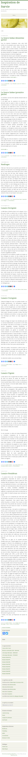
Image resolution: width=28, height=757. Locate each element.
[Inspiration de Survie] (14, 27)
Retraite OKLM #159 (6, 657)
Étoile (19, 464)
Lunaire (7, 289)
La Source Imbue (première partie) (12, 93)
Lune (18, 83)
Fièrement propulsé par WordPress (9, 753)
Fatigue (16, 364)
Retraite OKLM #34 (6, 666)
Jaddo (3, 733)
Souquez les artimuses (7, 717)
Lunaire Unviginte (9, 298)
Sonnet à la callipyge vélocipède (16, 696)
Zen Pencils (4, 720)
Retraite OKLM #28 (6, 673)
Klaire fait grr (5, 749)
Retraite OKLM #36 (6, 664)
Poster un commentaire (14, 624)
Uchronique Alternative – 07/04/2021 (10, 655)
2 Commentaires (11, 200)
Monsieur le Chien (6, 738)
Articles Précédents (5, 627)
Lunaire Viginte (7, 373)
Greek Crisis (4, 746)
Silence (19, 289)
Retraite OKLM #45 (6, 662)
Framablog (4, 731)
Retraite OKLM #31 (6, 669)
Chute (16, 464)
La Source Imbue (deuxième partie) (12, 39)
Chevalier (15, 83)
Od (20, 83)
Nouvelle (7, 83)
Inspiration (24, 199)
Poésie (10, 289)
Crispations (9, 691)
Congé (16, 622)
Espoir (20, 199)
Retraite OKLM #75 (6, 659)
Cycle (19, 622)
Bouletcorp (4, 728)
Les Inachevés (5, 735)
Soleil (22, 289)
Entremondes (13, 684)
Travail (7, 624)
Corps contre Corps (6, 648)
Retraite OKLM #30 (6, 671)
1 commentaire (5, 290)
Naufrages (5, 164)
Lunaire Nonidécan (9, 474)
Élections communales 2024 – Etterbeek (10, 650)
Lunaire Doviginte (8, 208)
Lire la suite (13, 77)
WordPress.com (14, 755)
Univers (25, 289)
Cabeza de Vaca (16, 199)
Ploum (3, 715)
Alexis (3, 687)
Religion (5, 200)
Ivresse (22, 622)
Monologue (3, 624)
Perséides (3, 466)
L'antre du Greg (5, 713)
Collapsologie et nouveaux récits (16, 682)
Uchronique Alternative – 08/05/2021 (10, 652)
